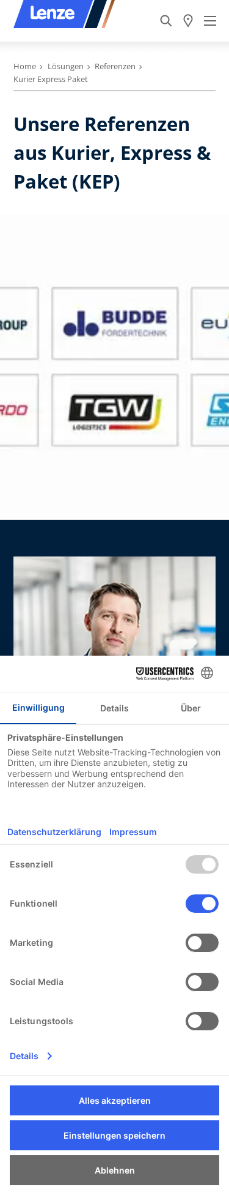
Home (24, 66)
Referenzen (115, 66)
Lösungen (66, 66)
